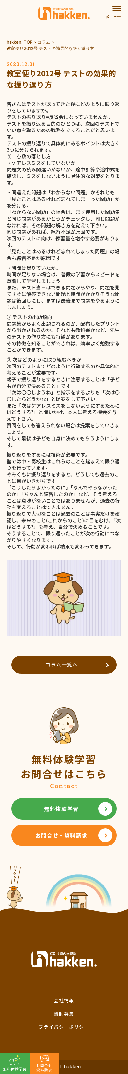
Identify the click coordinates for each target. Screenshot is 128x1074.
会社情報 (64, 1000)
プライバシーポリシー (64, 1027)
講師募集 (64, 1013)
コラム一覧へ (61, 664)
